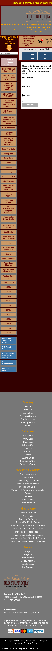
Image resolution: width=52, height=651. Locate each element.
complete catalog (28, 474)
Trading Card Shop (8, 277)
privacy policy (28, 422)
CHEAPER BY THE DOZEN (8, 95)
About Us (27, 40)
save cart (28, 442)
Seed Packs (8, 232)
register (28, 554)
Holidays (8, 167)
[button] (29, 54)
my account (27, 567)
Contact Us (28, 42)
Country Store (8, 154)
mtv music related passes (28, 532)
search (28, 454)
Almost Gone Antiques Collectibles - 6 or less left (8, 103)
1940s (8, 310)
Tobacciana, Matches (8, 264)
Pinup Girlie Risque (8, 201)
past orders (28, 557)
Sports (8, 254)
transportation (28, 503)
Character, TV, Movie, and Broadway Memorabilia (8, 141)
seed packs (28, 499)
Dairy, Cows (8, 158)
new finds (28, 477)
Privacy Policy (27, 44)
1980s (8, 328)
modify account (28, 561)
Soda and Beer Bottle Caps (8, 248)
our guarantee (28, 419)
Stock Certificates (8, 259)
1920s (8, 301)
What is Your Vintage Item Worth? (6, 340)
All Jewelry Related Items (8, 112)
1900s (8, 292)
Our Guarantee (28, 38)
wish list (27, 448)
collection (28, 435)
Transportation (8, 283)
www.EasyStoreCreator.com (25, 648)
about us (28, 410)
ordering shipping (27, 416)
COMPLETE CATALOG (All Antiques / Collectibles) (8, 87)
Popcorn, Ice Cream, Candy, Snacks (8, 219)
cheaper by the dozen (28, 480)
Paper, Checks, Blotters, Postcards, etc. (8, 187)
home (28, 406)
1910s (8, 296)
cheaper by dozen (28, 519)
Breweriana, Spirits (8, 133)
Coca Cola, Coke (8, 149)
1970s (8, 324)
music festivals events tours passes (28, 525)
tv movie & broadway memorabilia (27, 490)
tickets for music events (28, 522)
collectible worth (28, 464)
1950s (8, 314)
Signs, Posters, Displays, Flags (9, 237)
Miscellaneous (8, 181)
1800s (8, 287)
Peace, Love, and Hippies (8, 195)
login (27, 551)
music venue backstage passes (28, 535)
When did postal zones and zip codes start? (8, 355)
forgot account (28, 564)
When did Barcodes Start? (8, 363)
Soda (8, 243)
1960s (8, 319)
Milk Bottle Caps (8, 176)
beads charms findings (28, 484)
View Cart (28, 45)
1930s (8, 305)
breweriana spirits (28, 487)
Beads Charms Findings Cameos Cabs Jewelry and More (8, 120)
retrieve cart (28, 445)
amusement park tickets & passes (28, 538)
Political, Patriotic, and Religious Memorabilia (8, 209)
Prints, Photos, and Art (8, 226)
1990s (8, 333)
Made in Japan (8, 172)
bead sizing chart (27, 461)
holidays (28, 496)
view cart (28, 439)
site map (28, 451)
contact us (28, 413)
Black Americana (8, 128)
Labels (8, 163)
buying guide (28, 458)
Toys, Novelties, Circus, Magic (8, 270)
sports (28, 493)
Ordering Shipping (28, 37)
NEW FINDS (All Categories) (8, 70)
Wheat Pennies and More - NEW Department (8, 77)
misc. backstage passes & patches (28, 541)
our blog (28, 425)
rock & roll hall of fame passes (28, 528)
